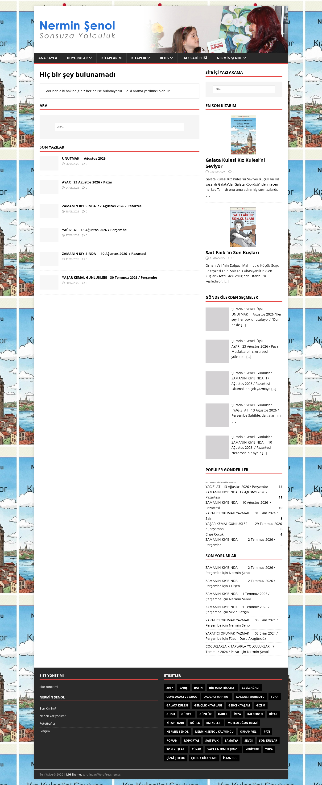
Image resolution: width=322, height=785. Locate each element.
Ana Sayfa (47, 58)
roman (172, 741)
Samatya (231, 741)
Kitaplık (138, 58)
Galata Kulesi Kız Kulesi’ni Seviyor (235, 163)
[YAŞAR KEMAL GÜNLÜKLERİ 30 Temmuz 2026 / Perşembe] (49, 286)
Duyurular (77, 58)
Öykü (260, 309)
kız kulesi (213, 723)
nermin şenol (177, 732)
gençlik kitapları (208, 705)
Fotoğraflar (47, 723)
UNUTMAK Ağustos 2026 (84, 158)
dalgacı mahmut (217, 697)
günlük (205, 714)
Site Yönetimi (49, 687)
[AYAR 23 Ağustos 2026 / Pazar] (49, 191)
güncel (187, 714)
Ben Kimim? (48, 708)
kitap (273, 714)
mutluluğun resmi (243, 723)
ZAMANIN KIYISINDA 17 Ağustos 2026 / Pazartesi (102, 206)
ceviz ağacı (250, 688)
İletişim (45, 731)
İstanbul (230, 758)
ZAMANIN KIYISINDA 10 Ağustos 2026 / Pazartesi (104, 253)
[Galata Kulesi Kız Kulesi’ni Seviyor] (244, 152)
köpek (195, 723)
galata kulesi (177, 705)
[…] (208, 195)
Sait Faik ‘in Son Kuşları (232, 252)
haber (222, 714)
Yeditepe (252, 749)
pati (267, 732)
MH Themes (74, 775)
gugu (170, 714)
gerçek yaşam (239, 705)
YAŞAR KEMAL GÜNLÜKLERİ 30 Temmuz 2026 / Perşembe (109, 277)
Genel (250, 309)
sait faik (212, 741)
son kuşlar (268, 741)
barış (183, 688)
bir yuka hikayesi (222, 688)
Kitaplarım (111, 58)
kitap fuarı (175, 723)
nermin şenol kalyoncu (214, 732)
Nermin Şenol (229, 58)
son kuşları (176, 749)
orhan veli (248, 732)
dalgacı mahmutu (250, 697)
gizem (260, 705)
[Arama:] (119, 127)
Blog (164, 58)
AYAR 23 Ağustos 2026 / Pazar (87, 182)
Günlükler (264, 373)
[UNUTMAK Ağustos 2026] (49, 167)
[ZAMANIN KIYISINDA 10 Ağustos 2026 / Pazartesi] (49, 263)
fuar (274, 697)
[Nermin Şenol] (161, 50)
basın (198, 688)
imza (237, 714)
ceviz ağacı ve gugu (181, 697)
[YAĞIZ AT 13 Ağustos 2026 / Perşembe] (49, 239)
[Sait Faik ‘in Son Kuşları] (244, 244)
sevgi (248, 741)
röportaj (191, 741)
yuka (269, 749)
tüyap (196, 749)
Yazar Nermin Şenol (223, 749)
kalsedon (255, 714)
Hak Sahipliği (194, 58)
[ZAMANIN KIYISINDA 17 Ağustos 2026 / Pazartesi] (49, 215)
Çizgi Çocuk (214, 534)
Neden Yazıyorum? (53, 716)
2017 (169, 688)
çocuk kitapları (204, 758)
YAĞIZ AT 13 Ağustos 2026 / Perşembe (94, 230)
